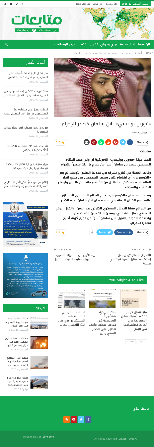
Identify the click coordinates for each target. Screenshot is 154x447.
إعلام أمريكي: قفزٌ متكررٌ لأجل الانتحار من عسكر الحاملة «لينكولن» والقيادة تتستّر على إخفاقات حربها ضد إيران (25, 186)
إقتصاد (82, 44)
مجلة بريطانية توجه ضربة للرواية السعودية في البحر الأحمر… (16, 322)
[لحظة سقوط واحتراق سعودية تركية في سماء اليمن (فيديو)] (39, 382)
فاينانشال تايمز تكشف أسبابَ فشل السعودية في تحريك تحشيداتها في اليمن (28, 77)
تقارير (94, 44)
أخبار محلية (127, 44)
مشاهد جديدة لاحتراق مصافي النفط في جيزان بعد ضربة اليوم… (16, 342)
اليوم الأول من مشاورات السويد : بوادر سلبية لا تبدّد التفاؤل (75, 257)
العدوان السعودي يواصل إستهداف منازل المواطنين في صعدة (130, 259)
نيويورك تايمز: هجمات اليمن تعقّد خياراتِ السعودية (26, 129)
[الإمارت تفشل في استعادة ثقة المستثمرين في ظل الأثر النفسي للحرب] (71, 298)
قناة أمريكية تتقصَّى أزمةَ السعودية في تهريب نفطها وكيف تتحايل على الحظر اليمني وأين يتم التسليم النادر (26, 95)
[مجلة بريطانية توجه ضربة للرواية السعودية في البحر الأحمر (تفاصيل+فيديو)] (39, 323)
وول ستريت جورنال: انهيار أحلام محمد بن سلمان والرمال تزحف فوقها (27, 165)
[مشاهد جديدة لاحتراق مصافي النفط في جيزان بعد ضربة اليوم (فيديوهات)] (39, 342)
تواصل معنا (83, 3)
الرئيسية (111, 3)
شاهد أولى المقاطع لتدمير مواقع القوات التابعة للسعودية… (17, 361)
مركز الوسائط (65, 44)
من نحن (97, 3)
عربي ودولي (109, 44)
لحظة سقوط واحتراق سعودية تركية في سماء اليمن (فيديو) (17, 381)
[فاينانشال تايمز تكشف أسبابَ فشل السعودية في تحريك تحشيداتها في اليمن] (133, 298)
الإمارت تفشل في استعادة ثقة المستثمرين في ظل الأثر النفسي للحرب (26, 111)
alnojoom (48, 437)
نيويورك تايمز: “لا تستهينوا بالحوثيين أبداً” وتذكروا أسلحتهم (27, 147)
